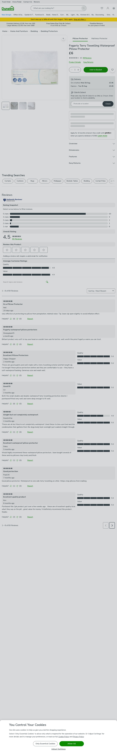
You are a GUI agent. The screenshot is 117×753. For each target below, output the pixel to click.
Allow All (72, 743)
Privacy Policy (78, 736)
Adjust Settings (58, 749)
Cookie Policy (63, 736)
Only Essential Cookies (45, 743)
